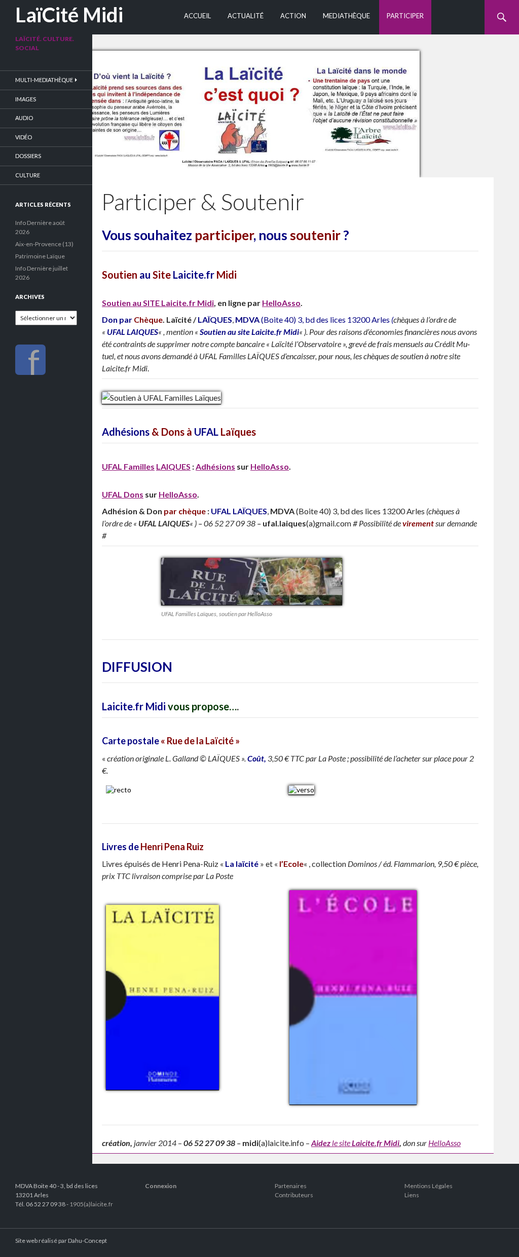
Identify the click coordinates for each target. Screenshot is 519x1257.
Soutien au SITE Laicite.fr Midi (158, 303)
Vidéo (23, 137)
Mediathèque (346, 16)
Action (293, 16)
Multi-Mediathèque (44, 80)
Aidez (320, 1143)
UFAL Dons (122, 494)
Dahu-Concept (87, 1240)
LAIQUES (173, 466)
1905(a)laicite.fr (91, 1204)
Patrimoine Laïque (40, 256)
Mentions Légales (428, 1186)
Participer (405, 16)
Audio (24, 118)
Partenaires (291, 1186)
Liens (411, 1195)
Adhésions (215, 466)
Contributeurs (294, 1195)
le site (341, 1143)
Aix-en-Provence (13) (44, 244)
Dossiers (28, 156)
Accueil (197, 16)
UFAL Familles (128, 466)
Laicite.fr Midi (375, 1143)
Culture (27, 175)
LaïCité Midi (69, 15)
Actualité (246, 16)
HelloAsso (281, 303)
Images (25, 99)
